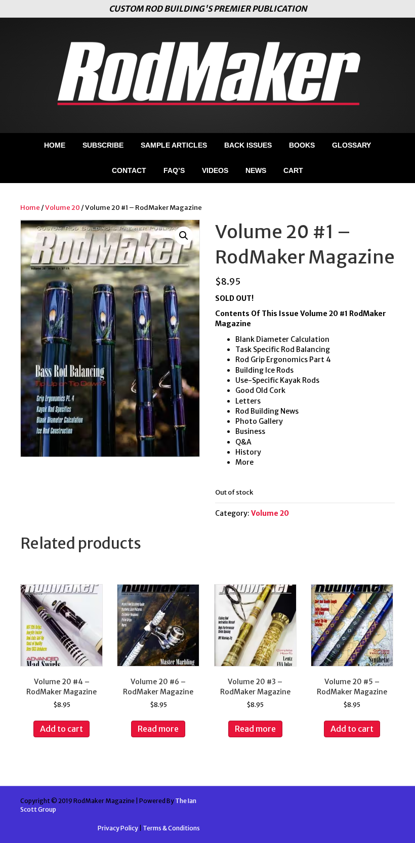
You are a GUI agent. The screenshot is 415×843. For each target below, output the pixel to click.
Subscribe (102, 145)
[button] (184, 236)
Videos (215, 170)
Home (54, 145)
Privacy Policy (118, 828)
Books (302, 145)
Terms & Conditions (171, 828)
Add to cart (61, 729)
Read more (158, 729)
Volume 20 (62, 207)
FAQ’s (174, 170)
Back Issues (248, 145)
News (255, 170)
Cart (293, 170)
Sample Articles (174, 145)
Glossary (351, 145)
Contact (129, 170)
